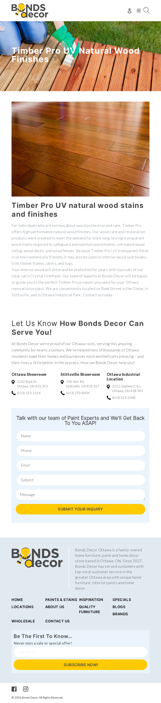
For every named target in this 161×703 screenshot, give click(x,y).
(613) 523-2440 (124, 397)
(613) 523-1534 (28, 393)
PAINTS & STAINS (61, 600)
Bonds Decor (30, 697)
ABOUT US (54, 607)
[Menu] (138, 10)
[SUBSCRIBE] (80, 664)
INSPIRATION (91, 600)
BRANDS (120, 614)
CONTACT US (57, 621)
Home (17, 600)
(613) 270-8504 (78, 393)
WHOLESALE (23, 621)
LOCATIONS (23, 607)
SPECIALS (122, 600)
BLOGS (119, 607)
